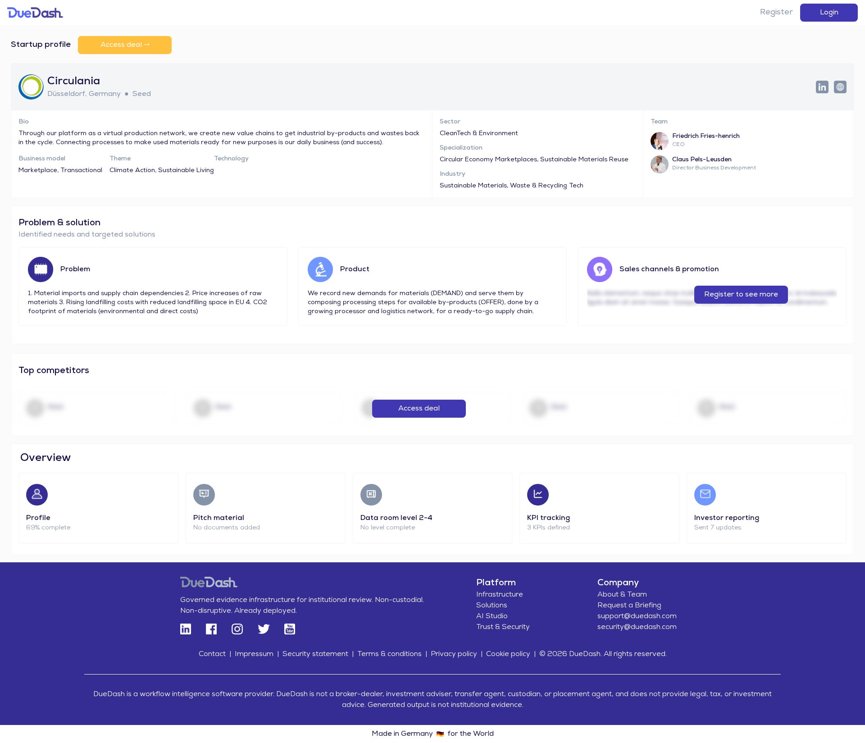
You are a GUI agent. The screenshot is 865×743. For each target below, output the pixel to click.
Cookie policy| (511, 654)
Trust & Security (503, 627)
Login (829, 12)
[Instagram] (236, 629)
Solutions (491, 605)
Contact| (215, 654)
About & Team (622, 594)
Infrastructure (499, 594)
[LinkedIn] (185, 629)
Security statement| (318, 654)
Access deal (419, 408)
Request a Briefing (629, 605)
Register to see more (741, 294)
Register (776, 13)
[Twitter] (263, 629)
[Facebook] (211, 629)
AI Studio (492, 616)
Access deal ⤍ (125, 45)
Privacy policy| (457, 654)
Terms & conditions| (392, 654)
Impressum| (257, 654)
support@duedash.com (637, 616)
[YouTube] (289, 629)
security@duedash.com (637, 627)
